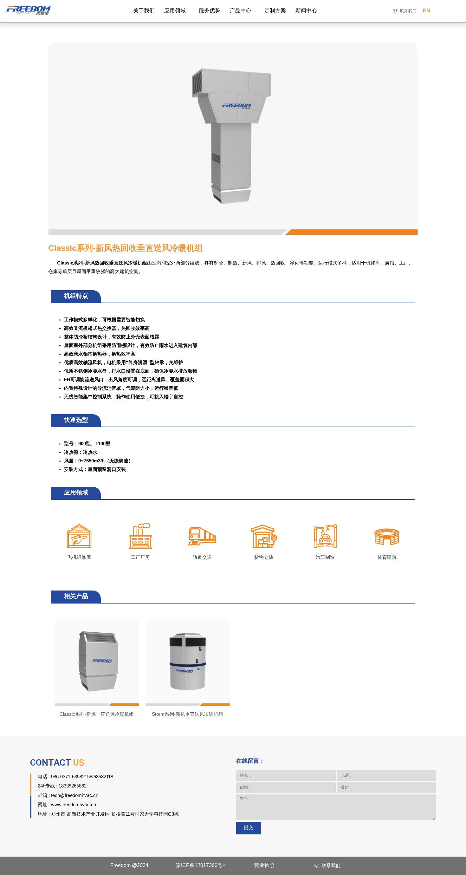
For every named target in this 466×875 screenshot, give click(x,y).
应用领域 (175, 11)
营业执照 (264, 865)
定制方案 (275, 11)
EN (426, 11)
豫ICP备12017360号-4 (201, 865)
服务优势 (209, 11)
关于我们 (144, 11)
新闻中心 (306, 11)
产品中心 (240, 11)
